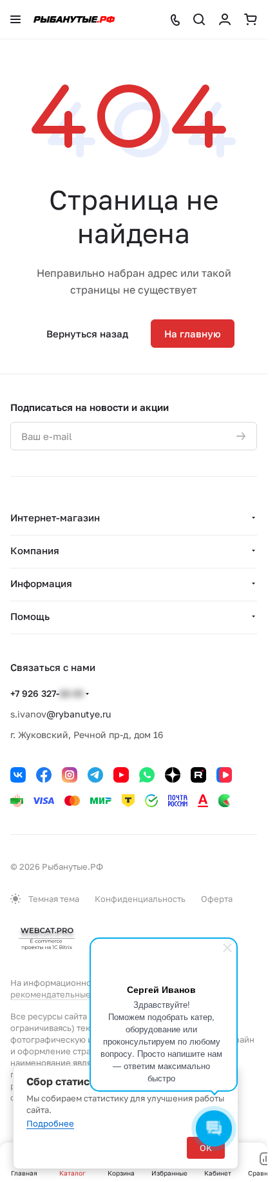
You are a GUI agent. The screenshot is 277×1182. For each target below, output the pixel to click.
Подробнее (50, 1123)
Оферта (217, 899)
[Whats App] (147, 775)
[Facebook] (44, 775)
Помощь (30, 616)
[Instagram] (69, 775)
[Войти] (224, 19)
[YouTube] (121, 775)
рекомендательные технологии (75, 994)
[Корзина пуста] (250, 19)
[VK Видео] (224, 775)
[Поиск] (199, 19)
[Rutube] (198, 775)
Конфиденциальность (140, 899)
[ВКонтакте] (18, 775)
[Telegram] (95, 775)
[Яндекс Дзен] (172, 775)
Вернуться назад (87, 333)
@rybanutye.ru (78, 713)
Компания (34, 550)
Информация (41, 583)
